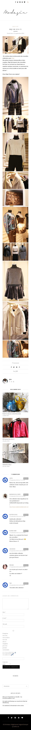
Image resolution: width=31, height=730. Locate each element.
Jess (17, 371)
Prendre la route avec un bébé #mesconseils (12, 414)
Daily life (15, 26)
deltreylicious (13, 514)
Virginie (11, 565)
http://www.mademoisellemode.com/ (19, 507)
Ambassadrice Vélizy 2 (7, 464)
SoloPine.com (16, 726)
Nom (4, 612)
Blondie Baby (12, 531)
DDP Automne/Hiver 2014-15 (8, 439)
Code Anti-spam (5, 663)
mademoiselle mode (15, 494)
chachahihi (12, 549)
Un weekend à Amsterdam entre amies (13, 705)
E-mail (5, 618)
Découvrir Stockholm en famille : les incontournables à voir (12, 697)
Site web (5, 624)
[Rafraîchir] (15, 652)
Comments (15, 363)
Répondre (26, 478)
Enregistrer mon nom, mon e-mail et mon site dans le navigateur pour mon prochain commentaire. (6, 641)
